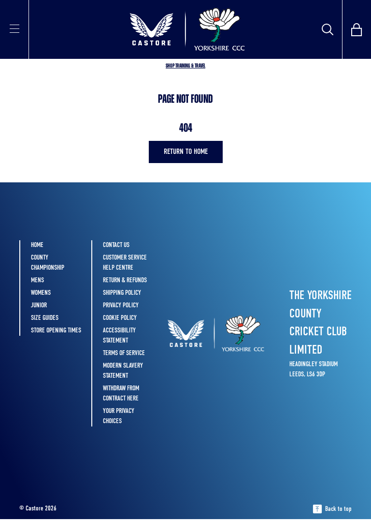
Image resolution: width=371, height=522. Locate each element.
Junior (39, 305)
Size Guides (44, 318)
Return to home (186, 152)
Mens (37, 280)
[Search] (327, 29)
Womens (41, 292)
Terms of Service (124, 353)
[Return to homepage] (185, 29)
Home (37, 245)
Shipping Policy (122, 292)
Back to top (338, 509)
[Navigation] (14, 28)
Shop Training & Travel (185, 66)
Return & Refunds (125, 280)
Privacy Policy (121, 305)
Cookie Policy (120, 318)
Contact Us (116, 245)
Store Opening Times (56, 330)
